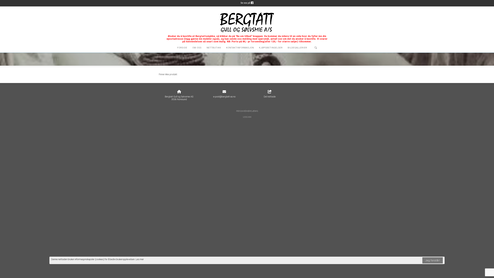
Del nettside (270, 96)
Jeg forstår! (432, 260)
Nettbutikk (214, 47)
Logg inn (247, 117)
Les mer (140, 259)
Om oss (197, 47)
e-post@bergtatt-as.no (224, 96)
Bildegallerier (297, 47)
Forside (182, 47)
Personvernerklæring (247, 111)
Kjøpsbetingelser (271, 47)
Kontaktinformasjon (240, 47)
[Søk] (315, 47)
